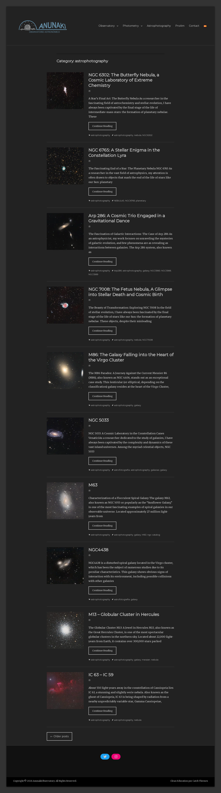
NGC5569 (93, 274)
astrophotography (100, 135)
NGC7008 (147, 339)
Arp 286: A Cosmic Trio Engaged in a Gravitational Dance (126, 218)
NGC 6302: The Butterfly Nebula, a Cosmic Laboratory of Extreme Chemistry (123, 80)
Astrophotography (159, 25)
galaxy (146, 270)
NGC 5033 (98, 420)
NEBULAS (119, 200)
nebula (137, 135)
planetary (141, 200)
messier (146, 659)
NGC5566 (166, 270)
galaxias (155, 470)
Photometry (131, 25)
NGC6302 (147, 135)
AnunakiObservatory (44, 781)
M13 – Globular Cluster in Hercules (123, 614)
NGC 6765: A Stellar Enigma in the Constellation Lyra (124, 152)
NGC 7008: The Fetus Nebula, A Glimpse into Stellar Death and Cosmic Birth (130, 292)
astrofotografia (122, 470)
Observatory (107, 25)
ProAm (179, 25)
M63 (92, 485)
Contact (194, 25)
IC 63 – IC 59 (100, 674)
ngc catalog (153, 534)
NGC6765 (130, 200)
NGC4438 (98, 549)
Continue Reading (102, 126)
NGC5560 (155, 270)
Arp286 (118, 270)
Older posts (59, 736)
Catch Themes (200, 781)
